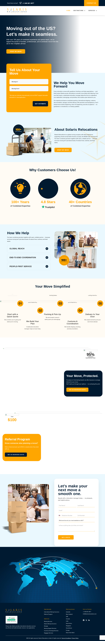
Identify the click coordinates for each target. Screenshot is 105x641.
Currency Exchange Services (51, 630)
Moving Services (48, 621)
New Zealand (69, 614)
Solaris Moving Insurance (50, 623)
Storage (46, 626)
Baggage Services (48, 633)
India (67, 621)
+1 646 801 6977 (28, 3)
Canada (68, 618)
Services (91, 10)
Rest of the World (70, 632)
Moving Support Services (50, 628)
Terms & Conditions (66, 638)
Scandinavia (69, 628)
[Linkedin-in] (89, 620)
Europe (67, 630)
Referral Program (48, 614)
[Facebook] (83, 620)
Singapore (68, 625)
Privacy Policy (75, 638)
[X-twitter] (86, 620)
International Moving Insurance (51, 612)
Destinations (78, 10)
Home (68, 10)
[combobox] (59, 515)
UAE (67, 616)
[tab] (29, 248)
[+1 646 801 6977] (20, 3)
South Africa (69, 623)
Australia (68, 612)
